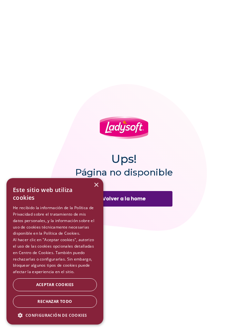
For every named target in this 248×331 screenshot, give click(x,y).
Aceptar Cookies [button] (55, 284)
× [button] (96, 185)
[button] (55, 315)
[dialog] (54, 251)
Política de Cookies (61, 233)
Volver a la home (124, 198)
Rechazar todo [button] (54, 301)
